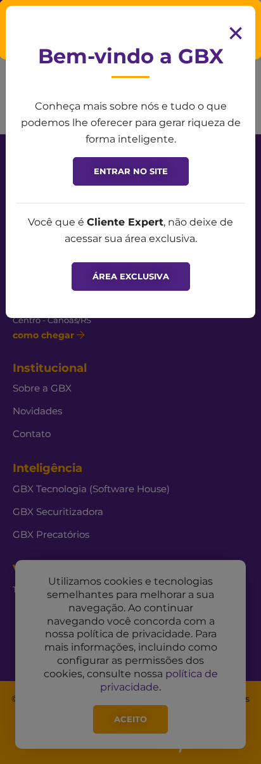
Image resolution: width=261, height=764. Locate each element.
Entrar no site (131, 171)
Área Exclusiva (130, 276)
